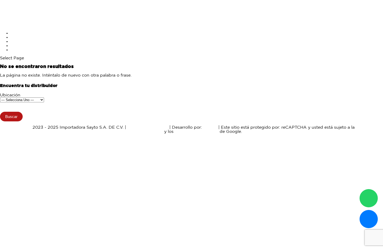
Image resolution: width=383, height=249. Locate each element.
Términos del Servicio (196, 132)
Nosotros (19, 46)
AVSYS (210, 127)
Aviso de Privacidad (147, 127)
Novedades (22, 41)
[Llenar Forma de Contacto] (369, 219)
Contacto (19, 50)
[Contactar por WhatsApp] (369, 198)
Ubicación (10, 95)
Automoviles (23, 37)
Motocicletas (23, 33)
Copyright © (18, 127)
